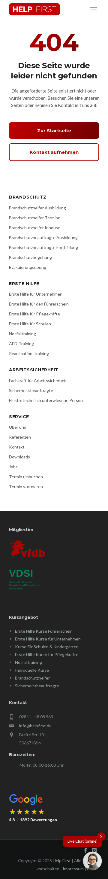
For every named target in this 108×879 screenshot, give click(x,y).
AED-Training (21, 343)
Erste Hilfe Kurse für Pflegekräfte (46, 654)
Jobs (13, 466)
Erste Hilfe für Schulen (30, 323)
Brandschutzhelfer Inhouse (34, 227)
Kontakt (17, 446)
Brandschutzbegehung (30, 257)
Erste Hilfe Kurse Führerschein (44, 631)
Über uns (17, 427)
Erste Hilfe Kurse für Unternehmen (48, 638)
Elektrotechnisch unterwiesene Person (46, 400)
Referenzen (20, 437)
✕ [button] (101, 836)
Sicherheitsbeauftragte (31, 390)
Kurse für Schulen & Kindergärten (47, 646)
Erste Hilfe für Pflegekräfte (34, 313)
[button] (92, 862)
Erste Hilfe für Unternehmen (35, 294)
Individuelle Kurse (32, 670)
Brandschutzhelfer (32, 677)
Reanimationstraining (29, 353)
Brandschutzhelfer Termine (34, 217)
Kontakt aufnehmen (54, 152)
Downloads (19, 456)
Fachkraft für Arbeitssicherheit (38, 380)
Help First (62, 860)
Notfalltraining (22, 333)
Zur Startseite (54, 130)
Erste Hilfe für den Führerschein (39, 303)
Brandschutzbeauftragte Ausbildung (43, 237)
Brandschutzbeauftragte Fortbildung (43, 247)
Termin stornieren (26, 486)
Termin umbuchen (26, 476)
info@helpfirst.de (35, 725)
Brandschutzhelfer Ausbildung (37, 207)
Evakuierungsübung (27, 267)
